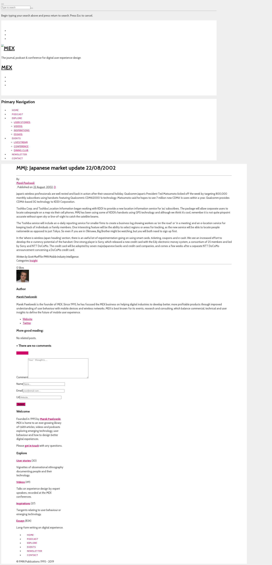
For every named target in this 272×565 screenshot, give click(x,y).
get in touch (32, 445)
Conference (21, 146)
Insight (33, 260)
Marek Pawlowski (25, 183)
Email (19, 390)
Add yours (22, 353)
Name (19, 383)
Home (15, 110)
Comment (22, 377)
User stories (22, 122)
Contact (17, 158)
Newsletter (19, 154)
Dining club (21, 150)
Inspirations (22, 130)
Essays (18, 134)
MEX (6, 67)
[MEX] (8, 48)
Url (18, 397)
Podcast (17, 114)
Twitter (27, 323)
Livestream (21, 142)
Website (27, 319)
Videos (18, 126)
